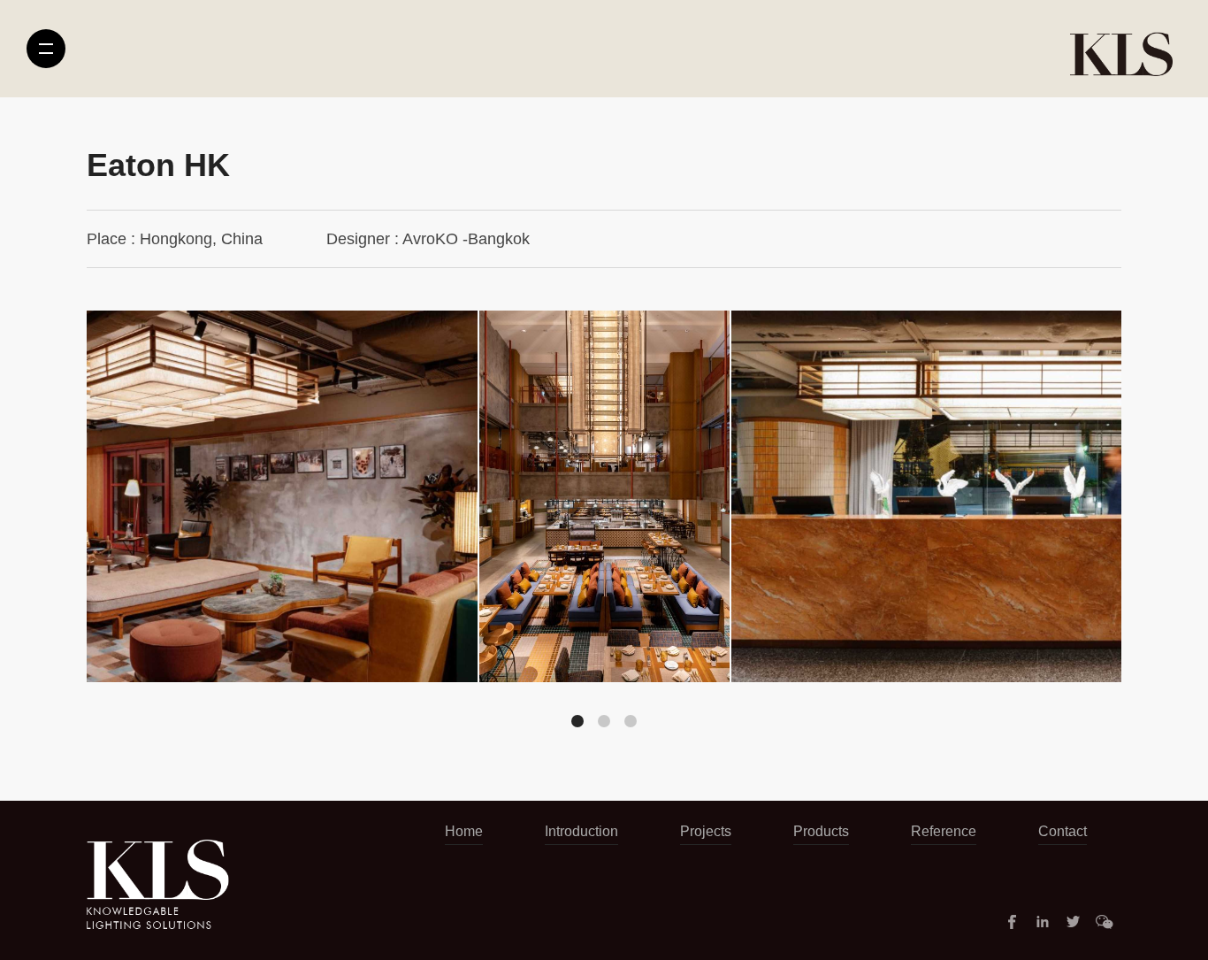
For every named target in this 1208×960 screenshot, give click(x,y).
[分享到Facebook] (1012, 922)
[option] (604, 496)
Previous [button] (145, 523)
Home (464, 831)
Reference (943, 831)
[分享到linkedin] (1042, 922)
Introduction (581, 831)
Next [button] (1063, 523)
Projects (705, 831)
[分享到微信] (1104, 922)
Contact (1062, 831)
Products (821, 831)
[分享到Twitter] (1073, 922)
